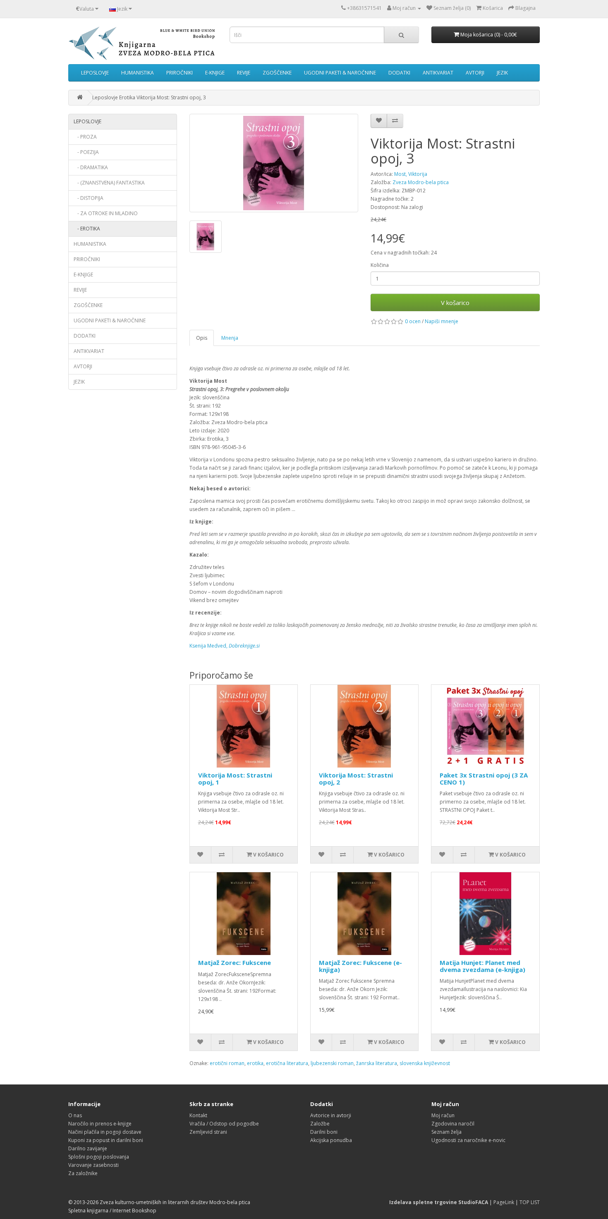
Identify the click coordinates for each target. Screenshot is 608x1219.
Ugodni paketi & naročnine (340, 72)
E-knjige (215, 72)
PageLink (503, 1202)
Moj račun (443, 1115)
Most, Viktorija (410, 174)
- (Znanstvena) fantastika (109, 182)
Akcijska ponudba (331, 1140)
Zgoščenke (277, 72)
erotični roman (227, 1063)
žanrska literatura (376, 1063)
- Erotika (87, 228)
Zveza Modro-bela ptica (421, 182)
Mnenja (229, 337)
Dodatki (399, 72)
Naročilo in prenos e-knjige (100, 1123)
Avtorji (475, 72)
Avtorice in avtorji (330, 1115)
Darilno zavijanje (87, 1148)
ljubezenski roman (332, 1063)
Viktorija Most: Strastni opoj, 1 (235, 778)
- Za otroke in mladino (106, 213)
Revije (243, 72)
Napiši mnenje (441, 321)
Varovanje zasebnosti (93, 1165)
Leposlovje (95, 72)
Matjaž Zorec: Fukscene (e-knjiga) (360, 966)
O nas (75, 1115)
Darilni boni (324, 1131)
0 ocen (413, 321)
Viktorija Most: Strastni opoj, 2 (356, 778)
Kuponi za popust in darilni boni (105, 1140)
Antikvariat (438, 72)
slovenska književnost (425, 1063)
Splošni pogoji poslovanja (98, 1156)
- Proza (85, 136)
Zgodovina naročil (452, 1123)
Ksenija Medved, (224, 645)
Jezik (502, 72)
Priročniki (179, 72)
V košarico (455, 302)
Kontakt (198, 1115)
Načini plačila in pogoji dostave (104, 1131)
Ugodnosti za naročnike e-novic (468, 1140)
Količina (380, 265)
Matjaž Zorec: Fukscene (234, 962)
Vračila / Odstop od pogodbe (224, 1123)
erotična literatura (287, 1063)
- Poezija (86, 152)
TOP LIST (529, 1202)
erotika (255, 1063)
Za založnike (83, 1173)
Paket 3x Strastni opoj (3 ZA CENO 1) (484, 778)
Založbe (320, 1123)
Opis (201, 337)
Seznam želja (446, 1131)
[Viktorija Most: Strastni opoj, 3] (274, 163)
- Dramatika (91, 167)
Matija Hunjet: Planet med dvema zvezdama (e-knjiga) (482, 966)
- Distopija (88, 198)
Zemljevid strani (208, 1131)
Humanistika (137, 72)
